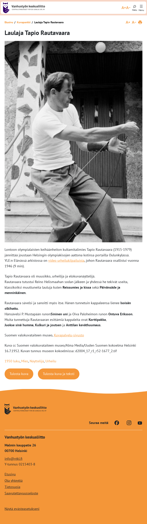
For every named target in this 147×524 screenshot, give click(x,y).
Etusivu (9, 22)
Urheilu (50, 361)
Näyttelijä (37, 361)
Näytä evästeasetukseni (22, 509)
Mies (24, 361)
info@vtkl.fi (13, 458)
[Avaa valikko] (141, 6)
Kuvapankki (24, 22)
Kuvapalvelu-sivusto (69, 335)
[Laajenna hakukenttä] (134, 7)
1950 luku (12, 361)
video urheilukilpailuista (66, 260)
